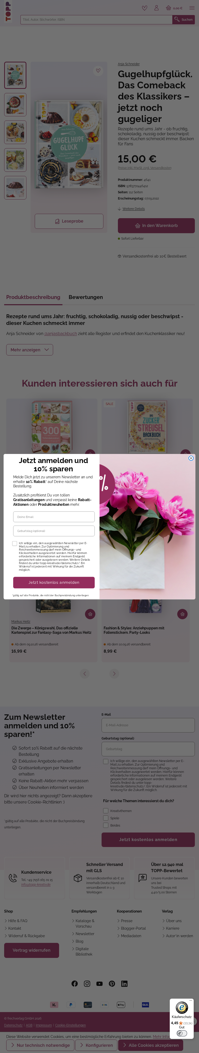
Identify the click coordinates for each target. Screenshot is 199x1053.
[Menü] (191, 1002)
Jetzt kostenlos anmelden (54, 582)
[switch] (182, 1033)
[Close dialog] (191, 458)
